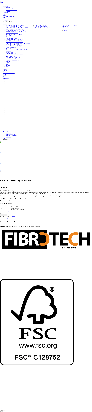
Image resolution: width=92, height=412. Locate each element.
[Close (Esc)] (4, 410)
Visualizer (5, 139)
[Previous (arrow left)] (0, 411)
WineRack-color (4, 208)
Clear (9, 212)
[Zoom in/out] (0, 410)
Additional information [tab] (8, 218)
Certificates (8, 11)
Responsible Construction (9, 16)
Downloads (5, 6)
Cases (4, 15)
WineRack (12, 216)
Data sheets (8, 7)
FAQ (4, 17)
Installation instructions (11, 8)
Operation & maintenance (11, 10)
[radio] (17, 207)
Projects (4, 13)
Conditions (5, 12)
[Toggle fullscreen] (2, 410)
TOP (1, 408)
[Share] (3, 410)
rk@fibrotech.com (7, 268)
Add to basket (3, 214)
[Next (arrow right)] (2, 411)
